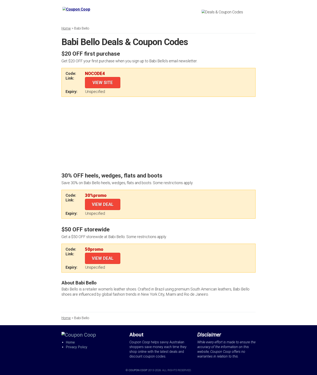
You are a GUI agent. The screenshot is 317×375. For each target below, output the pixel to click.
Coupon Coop (138, 370)
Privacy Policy (76, 347)
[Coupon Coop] (76, 9)
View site (103, 82)
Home (66, 28)
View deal (103, 204)
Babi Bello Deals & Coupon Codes (124, 42)
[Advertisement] (158, 134)
